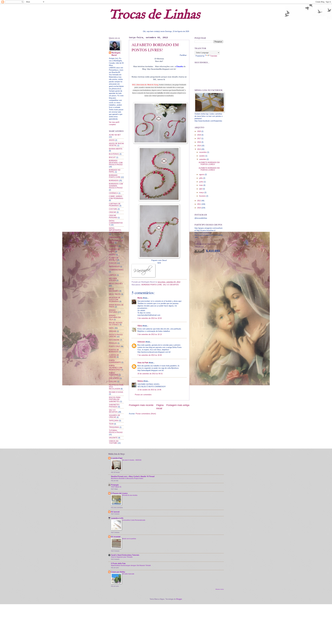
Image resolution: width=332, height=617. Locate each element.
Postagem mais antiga (177, 405)
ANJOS (112, 140)
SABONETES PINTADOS (114, 406)
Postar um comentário (143, 395)
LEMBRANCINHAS (116, 270)
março (201, 192)
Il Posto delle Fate (118, 563)
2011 (199, 204)
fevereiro (202, 196)
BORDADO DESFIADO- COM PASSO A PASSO (116, 163)
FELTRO (112, 255)
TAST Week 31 (116, 487)
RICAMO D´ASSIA (116, 392)
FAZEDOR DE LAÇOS (114, 250)
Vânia (139, 326)
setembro (203, 159)
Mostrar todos (220, 589)
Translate (213, 56)
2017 (199, 138)
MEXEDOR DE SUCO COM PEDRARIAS (114, 300)
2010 (199, 208)
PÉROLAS (113, 343)
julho (201, 178)
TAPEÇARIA (114, 421)
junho (201, 182)
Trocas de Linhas (154, 15)
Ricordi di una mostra (129, 495)
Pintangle (115, 485)
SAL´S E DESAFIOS (171, 285)
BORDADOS (114, 181)
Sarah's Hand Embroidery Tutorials (125, 555)
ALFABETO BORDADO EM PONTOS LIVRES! (155, 47)
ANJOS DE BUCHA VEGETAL (116, 144)
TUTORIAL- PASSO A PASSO (116, 431)
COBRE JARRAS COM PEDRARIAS (116, 197)
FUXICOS (112, 263)
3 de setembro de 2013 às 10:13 (149, 334)
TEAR (111, 424)
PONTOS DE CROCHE (114, 356)
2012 (199, 201)
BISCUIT (112, 157)
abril (201, 189)
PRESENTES (114, 378)
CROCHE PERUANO (113, 216)
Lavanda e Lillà (117, 518)
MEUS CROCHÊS (116, 284)
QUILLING (113, 382)
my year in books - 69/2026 (131, 460)
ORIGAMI (112, 331)
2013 (199, 149)
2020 (199, 131)
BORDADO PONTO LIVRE (151, 285)
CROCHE (112, 212)
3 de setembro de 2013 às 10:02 (149, 318)
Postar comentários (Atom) (146, 414)
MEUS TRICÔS (115, 294)
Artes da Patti (142, 363)
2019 (199, 135)
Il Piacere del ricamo (119, 493)
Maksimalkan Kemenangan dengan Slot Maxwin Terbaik (131, 565)
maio (201, 185)
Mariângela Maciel (116, 54)
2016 (199, 142)
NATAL (111, 328)
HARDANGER (114, 267)
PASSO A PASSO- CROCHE (116, 336)
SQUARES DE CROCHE (114, 416)
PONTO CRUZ (114, 346)
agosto (202, 174)
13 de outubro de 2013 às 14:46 (149, 390)
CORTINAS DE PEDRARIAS (114, 205)
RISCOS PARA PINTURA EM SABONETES (114, 399)
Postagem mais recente (141, 405)
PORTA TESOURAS (113, 374)
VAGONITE (113, 438)
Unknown (141, 342)
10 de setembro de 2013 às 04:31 (150, 374)
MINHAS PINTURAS (113, 311)
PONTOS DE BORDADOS (114, 351)
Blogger (179, 599)
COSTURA (113, 209)
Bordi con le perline (129, 539)
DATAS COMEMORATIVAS (116, 223)
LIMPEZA (112, 275)
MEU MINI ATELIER (113, 279)
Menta (139, 298)
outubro (202, 156)
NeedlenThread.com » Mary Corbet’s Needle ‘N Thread (132, 476)
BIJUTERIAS (114, 154)
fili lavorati (115, 512)
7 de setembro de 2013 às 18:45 (149, 355)
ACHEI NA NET (115, 135)
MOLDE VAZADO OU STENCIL (115, 324)
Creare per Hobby (118, 572)
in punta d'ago (117, 458)
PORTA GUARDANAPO (115, 361)
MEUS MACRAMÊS (114, 290)
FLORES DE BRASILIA (114, 259)
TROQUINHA (114, 427)
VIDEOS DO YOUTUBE (113, 442)
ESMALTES (113, 246)
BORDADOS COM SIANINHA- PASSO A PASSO (116, 186)
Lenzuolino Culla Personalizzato (133, 520)
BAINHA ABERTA (115, 149)
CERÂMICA (113, 193)
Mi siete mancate (128, 574)
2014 (199, 146)
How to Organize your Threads (122, 557)
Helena (140, 381)
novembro (203, 152)
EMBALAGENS (115, 237)
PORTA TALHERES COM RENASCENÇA (115, 368)
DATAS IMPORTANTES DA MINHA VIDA (115, 230)
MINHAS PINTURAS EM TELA (115, 317)
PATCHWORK (114, 340)
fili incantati (115, 537)
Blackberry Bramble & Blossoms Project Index (127, 478)
